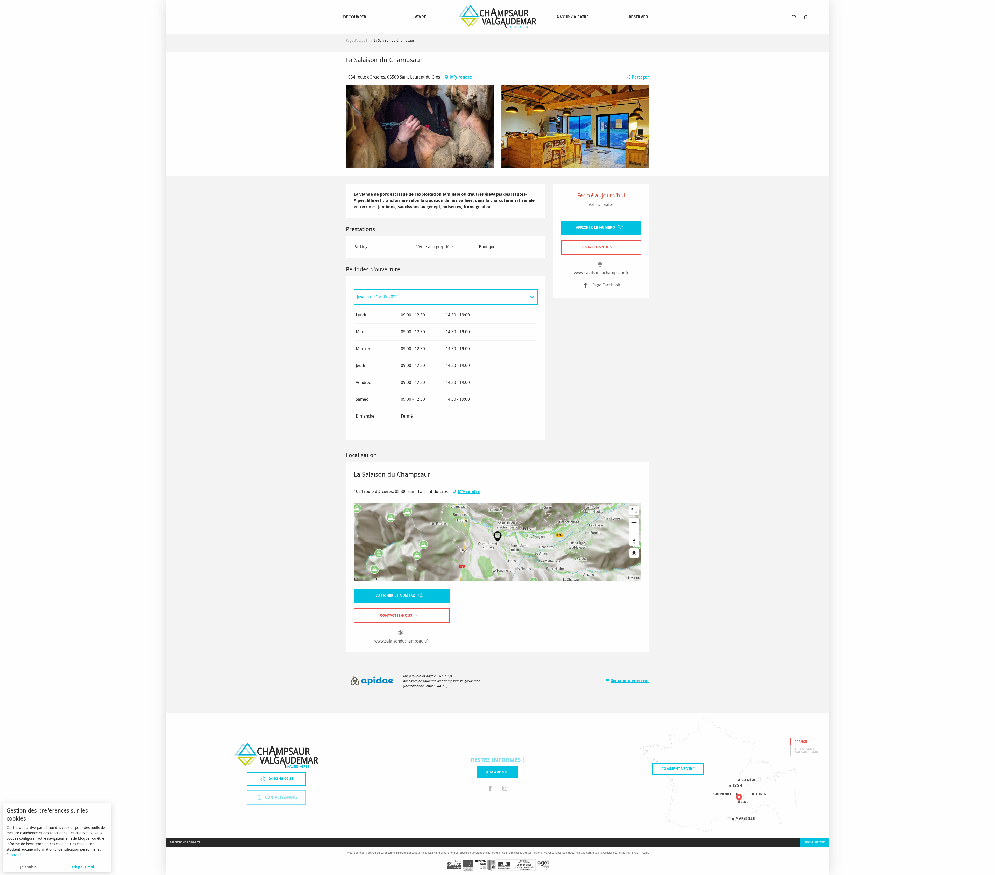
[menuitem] (355, 17)
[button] (805, 17)
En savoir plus (17, 855)
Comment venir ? (678, 769)
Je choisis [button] (28, 867)
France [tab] (801, 742)
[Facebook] (490, 788)
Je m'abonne (497, 772)
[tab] (440, 297)
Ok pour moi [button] (83, 867)
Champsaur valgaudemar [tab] (806, 750)
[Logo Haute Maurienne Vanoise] (276, 755)
